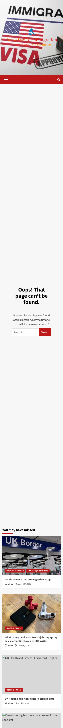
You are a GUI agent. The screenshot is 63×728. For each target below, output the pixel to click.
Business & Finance (15, 570)
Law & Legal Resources (38, 570)
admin (10, 584)
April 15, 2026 (23, 645)
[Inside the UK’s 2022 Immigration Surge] (31, 555)
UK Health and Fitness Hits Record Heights (29, 699)
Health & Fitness (13, 628)
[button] (5, 79)
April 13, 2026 (23, 703)
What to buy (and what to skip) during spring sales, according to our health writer (31, 639)
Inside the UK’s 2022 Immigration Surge (28, 579)
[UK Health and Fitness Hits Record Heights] (31, 674)
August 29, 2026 (24, 584)
